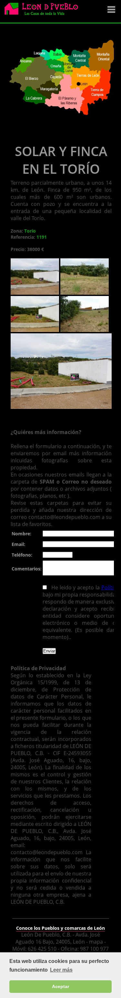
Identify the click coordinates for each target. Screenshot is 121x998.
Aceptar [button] (60, 986)
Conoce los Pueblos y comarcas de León (60, 928)
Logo (43, 11)
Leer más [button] (61, 970)
